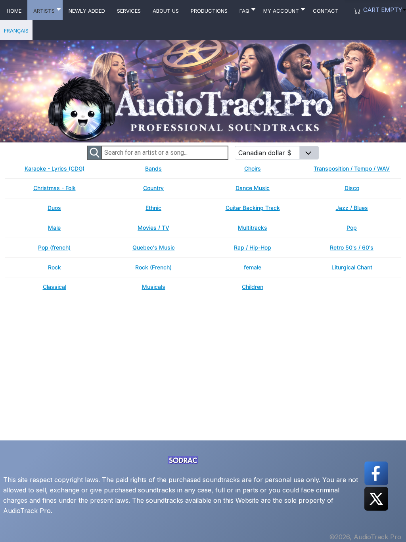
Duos (54, 208)
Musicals (153, 287)
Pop (352, 228)
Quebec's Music (153, 247)
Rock (54, 267)
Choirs (252, 168)
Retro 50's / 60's (351, 247)
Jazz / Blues (352, 208)
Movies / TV (153, 228)
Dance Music (253, 188)
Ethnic (153, 208)
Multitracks (252, 228)
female (252, 267)
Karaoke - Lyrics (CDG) (54, 168)
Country (153, 188)
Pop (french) (54, 247)
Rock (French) (153, 267)
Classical (54, 287)
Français (16, 30)
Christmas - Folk (54, 188)
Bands (153, 168)
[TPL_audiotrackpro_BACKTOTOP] (392, 527)
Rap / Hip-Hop (252, 247)
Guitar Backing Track (253, 208)
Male (54, 228)
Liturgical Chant (351, 267)
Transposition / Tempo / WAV (352, 168)
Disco (352, 188)
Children (252, 287)
